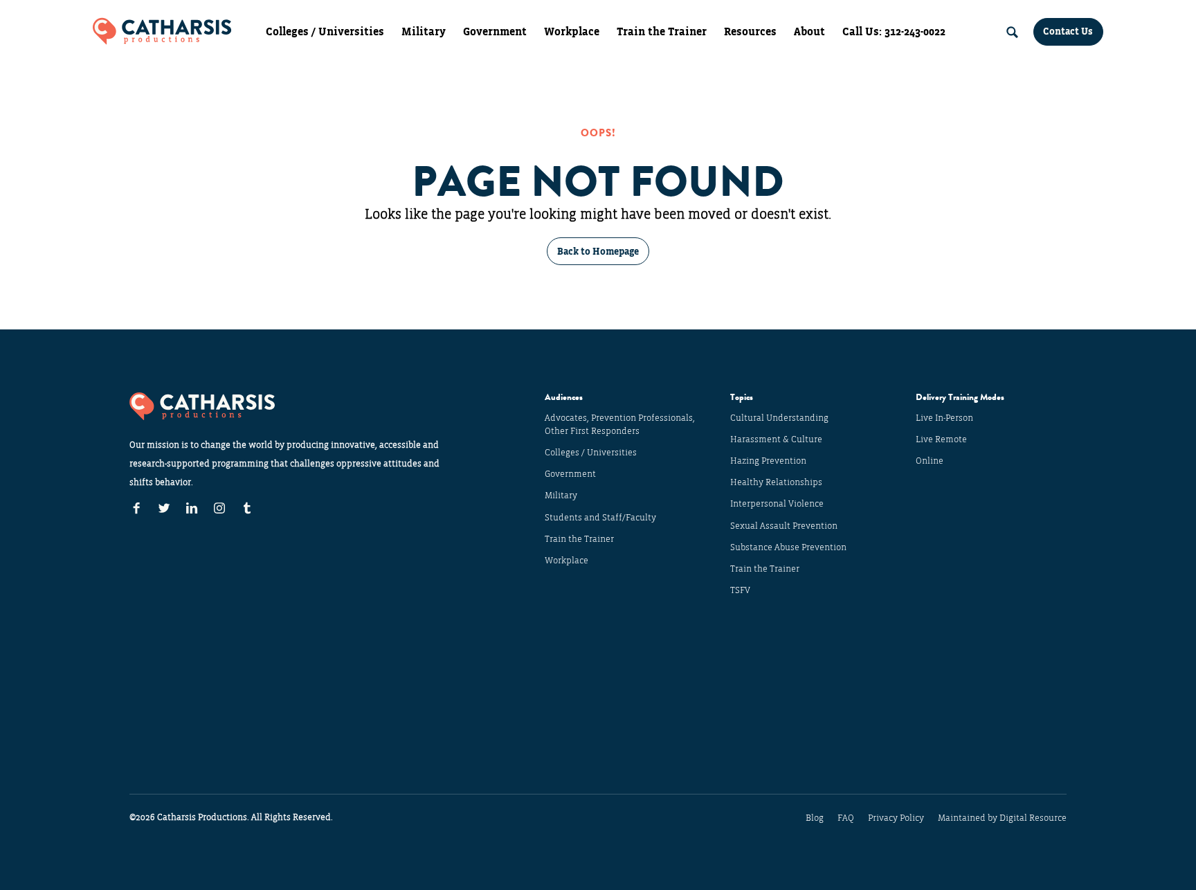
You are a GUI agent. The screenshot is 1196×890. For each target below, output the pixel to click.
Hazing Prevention (768, 461)
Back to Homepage (598, 251)
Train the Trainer (662, 32)
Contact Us (1068, 31)
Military (423, 32)
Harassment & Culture (776, 439)
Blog (815, 818)
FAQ (845, 818)
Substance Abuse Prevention (788, 547)
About (809, 32)
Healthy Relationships (776, 482)
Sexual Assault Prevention (783, 526)
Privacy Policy (896, 818)
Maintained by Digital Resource (1002, 818)
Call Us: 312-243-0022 (893, 32)
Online (929, 461)
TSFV (740, 590)
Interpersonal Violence (777, 504)
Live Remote (941, 439)
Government (495, 32)
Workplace (571, 32)
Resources (750, 32)
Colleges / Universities (325, 32)
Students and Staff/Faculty (600, 518)
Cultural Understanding (779, 418)
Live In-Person (944, 418)
